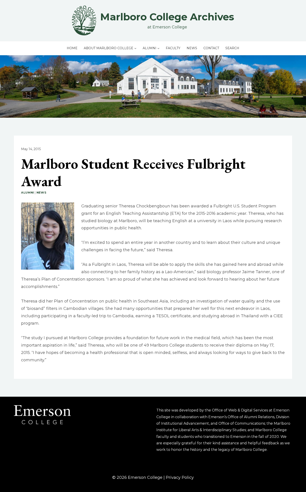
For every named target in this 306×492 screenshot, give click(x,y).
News (192, 48)
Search (232, 48)
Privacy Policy (180, 477)
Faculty (173, 48)
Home (72, 48)
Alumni (27, 192)
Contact (211, 48)
